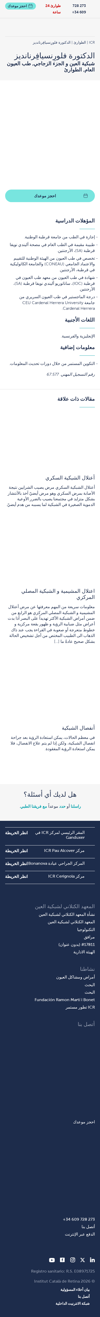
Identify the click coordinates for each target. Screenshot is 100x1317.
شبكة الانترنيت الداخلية (73, 1303)
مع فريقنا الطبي (33, 806)
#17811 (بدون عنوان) (76, 944)
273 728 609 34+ (79, 9)
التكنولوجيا (86, 929)
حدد (62, 806)
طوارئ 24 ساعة (53, 9)
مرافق (89, 937)
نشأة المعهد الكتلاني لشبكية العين (67, 914)
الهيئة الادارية (84, 952)
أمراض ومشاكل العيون (75, 977)
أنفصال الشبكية (78, 728)
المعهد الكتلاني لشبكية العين (71, 922)
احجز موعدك (17, 6)
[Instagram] (72, 1261)
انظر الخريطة (16, 833)
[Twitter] (82, 1261)
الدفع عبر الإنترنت (80, 1234)
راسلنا (76, 806)
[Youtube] (52, 1261)
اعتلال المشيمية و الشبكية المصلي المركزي (58, 594)
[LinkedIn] (92, 1261)
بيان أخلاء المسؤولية (75, 1289)
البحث (90, 985)
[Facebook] (62, 1261)
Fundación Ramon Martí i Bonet (65, 1000)
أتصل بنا (88, 1227)
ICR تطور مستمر (80, 1007)
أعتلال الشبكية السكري (70, 478)
